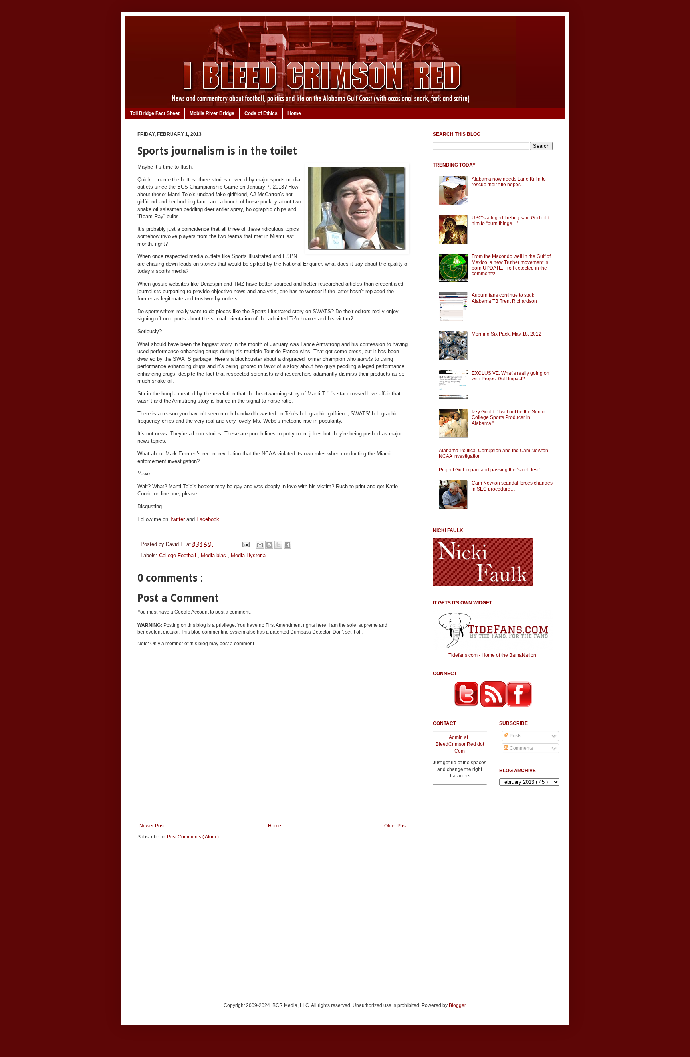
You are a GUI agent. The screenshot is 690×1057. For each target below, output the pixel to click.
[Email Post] (245, 544)
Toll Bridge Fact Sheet (155, 113)
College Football (178, 555)
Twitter (177, 519)
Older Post (395, 826)
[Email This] (260, 545)
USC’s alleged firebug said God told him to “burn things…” (510, 220)
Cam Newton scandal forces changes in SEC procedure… (512, 485)
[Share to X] (278, 545)
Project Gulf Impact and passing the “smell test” (489, 470)
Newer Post (152, 826)
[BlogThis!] (269, 545)
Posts (514, 736)
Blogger (457, 1005)
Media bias (214, 555)
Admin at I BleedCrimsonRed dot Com (460, 744)
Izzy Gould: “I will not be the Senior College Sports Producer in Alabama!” (509, 417)
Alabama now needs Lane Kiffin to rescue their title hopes (509, 181)
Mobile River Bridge (212, 113)
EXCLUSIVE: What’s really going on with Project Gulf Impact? (510, 375)
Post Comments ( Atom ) (193, 837)
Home (294, 113)
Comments (520, 748)
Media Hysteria (248, 555)
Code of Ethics (261, 113)
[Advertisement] (273, 908)
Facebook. (208, 519)
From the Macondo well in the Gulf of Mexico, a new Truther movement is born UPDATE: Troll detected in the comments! (511, 265)
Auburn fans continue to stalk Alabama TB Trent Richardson (504, 298)
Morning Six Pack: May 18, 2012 (506, 334)
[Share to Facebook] (287, 545)
